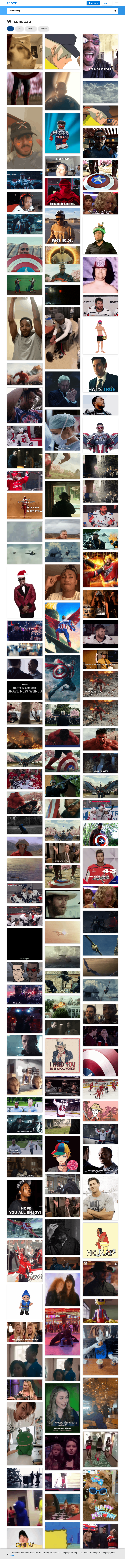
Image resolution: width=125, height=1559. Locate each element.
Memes (44, 29)
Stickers (30, 29)
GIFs (19, 29)
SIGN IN (107, 3)
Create (94, 3)
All (10, 29)
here (12, 1555)
